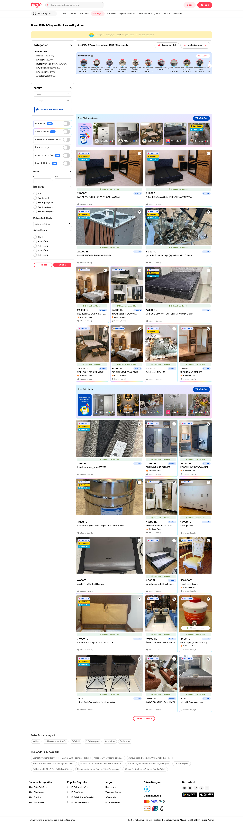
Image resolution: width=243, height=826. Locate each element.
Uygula (62, 265)
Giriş (189, 5)
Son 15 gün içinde (46, 211)
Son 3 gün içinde (45, 202)
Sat (207, 5)
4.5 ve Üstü (43, 255)
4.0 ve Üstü (43, 250)
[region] (144, 65)
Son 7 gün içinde (45, 207)
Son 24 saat (43, 198)
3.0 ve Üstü (43, 242)
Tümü (40, 193)
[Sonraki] (210, 66)
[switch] (66, 123)
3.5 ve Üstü (43, 246)
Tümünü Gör (203, 56)
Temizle (43, 265)
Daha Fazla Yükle (144, 718)
